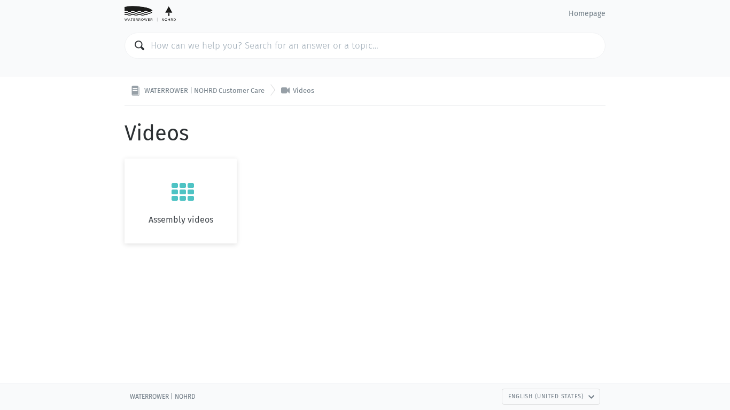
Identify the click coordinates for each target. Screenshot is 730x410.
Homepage (587, 13)
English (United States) (546, 396)
